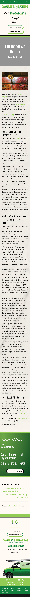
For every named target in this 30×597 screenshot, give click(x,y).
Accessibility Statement (20, 589)
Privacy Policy (13, 589)
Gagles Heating (8, 115)
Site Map (26, 589)
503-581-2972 (17, 13)
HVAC (8, 580)
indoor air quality (21, 104)
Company (11, 584)
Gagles (22, 411)
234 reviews (17, 531)
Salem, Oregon (22, 418)
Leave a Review (15, 534)
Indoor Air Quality (15, 506)
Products (10, 582)
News (20, 584)
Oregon (17, 138)
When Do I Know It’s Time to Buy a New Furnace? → (16, 496)
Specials (20, 582)
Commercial (18, 580)
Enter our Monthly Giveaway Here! (15, 2)
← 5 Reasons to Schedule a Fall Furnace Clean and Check (13, 490)
